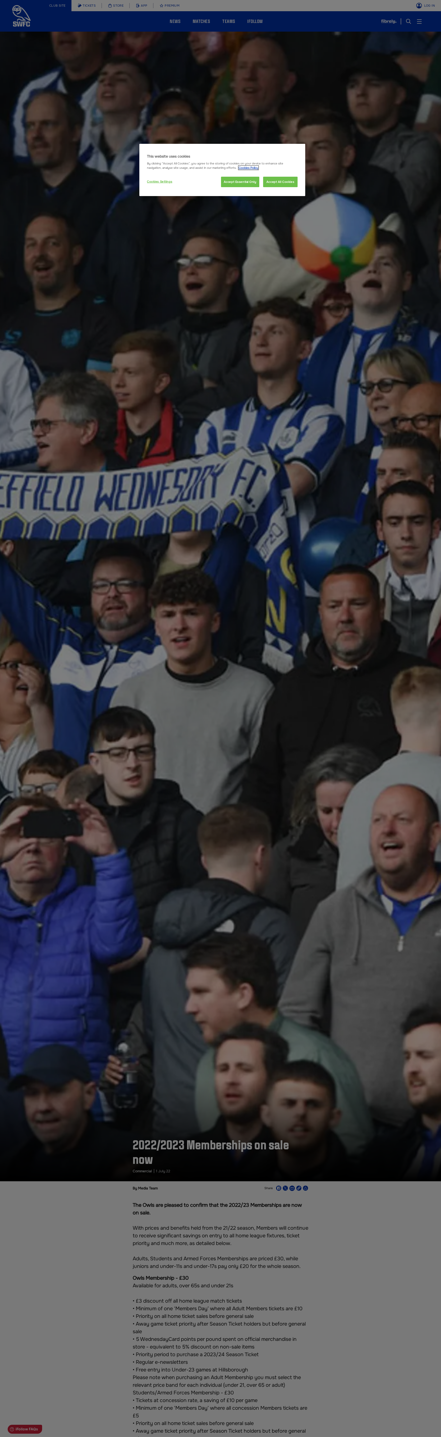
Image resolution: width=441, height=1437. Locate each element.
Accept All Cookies (280, 181)
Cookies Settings (159, 181)
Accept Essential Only (240, 181)
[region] (222, 170)
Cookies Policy (248, 168)
